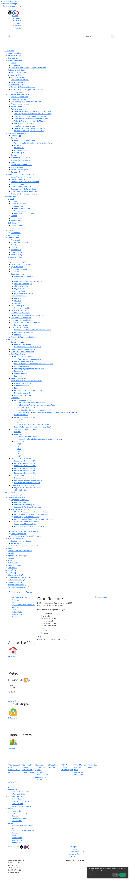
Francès (18, 28)
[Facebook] (14, 13)
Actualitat (16, 592)
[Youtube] (17, 13)
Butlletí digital (17, 612)
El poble (11, 808)
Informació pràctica (15, 796)
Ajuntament (12, 789)
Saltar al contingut (10, 4)
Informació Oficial (18, 794)
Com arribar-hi (17, 799)
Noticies (15, 607)
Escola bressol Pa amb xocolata (28, 771)
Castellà (18, 21)
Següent (18, 701)
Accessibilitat (74, 854)
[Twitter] (10, 13)
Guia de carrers (17, 804)
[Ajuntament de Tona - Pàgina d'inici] (26, 40)
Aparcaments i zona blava (21, 806)
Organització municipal (20, 791)
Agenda (29, 592)
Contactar (12, 10)
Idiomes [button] (15, 16)
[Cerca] (112, 36)
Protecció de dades (76, 851)
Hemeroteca (16, 617)
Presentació (16, 811)
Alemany (18, 25)
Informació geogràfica (20, 801)
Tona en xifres (17, 821)
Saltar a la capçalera (11, 1)
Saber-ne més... (94, 875)
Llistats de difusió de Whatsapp (24, 825)
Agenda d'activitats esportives (23, 605)
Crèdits (72, 856)
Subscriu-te (12, 718)
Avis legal (73, 847)
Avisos (14, 609)
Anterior (11, 701)
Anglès (17, 23)
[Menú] (2, 48)
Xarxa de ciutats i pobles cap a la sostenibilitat (41, 777)
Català (17, 18)
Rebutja (115, 875)
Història (15, 816)
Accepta (122, 875)
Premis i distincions (19, 818)
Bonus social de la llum (14, 771)
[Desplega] (22, 593)
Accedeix (11, 656)
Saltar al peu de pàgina (12, 6)
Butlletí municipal (18, 614)
